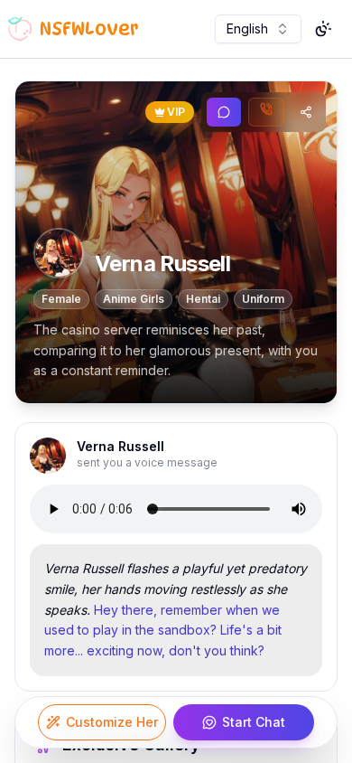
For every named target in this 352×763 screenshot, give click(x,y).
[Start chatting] (224, 112)
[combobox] (258, 28)
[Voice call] (266, 112)
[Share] (306, 112)
